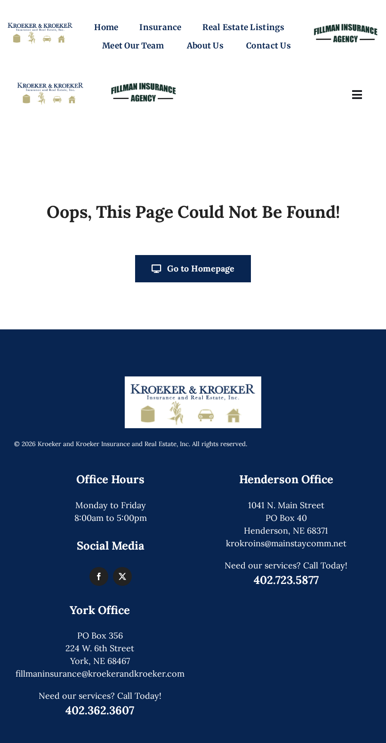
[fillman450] (345, 22)
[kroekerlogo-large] (193, 380)
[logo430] (40, 22)
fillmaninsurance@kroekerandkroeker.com (100, 673)
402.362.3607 (99, 710)
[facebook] (98, 576)
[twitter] (122, 576)
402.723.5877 (286, 580)
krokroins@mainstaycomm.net (286, 543)
